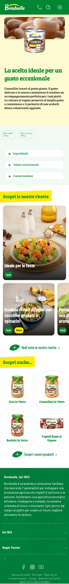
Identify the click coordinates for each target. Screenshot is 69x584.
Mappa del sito (50, 574)
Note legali (37, 574)
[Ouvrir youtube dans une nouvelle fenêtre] (41, 568)
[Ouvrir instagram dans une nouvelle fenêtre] (32, 568)
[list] (34, 309)
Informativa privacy (18, 578)
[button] (34, 153)
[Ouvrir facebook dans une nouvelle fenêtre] (23, 568)
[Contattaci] (39, 7)
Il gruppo (33, 578)
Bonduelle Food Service (49, 578)
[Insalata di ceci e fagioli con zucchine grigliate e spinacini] (28, 333)
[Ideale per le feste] (34, 278)
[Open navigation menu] (59, 7)
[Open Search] (48, 7)
